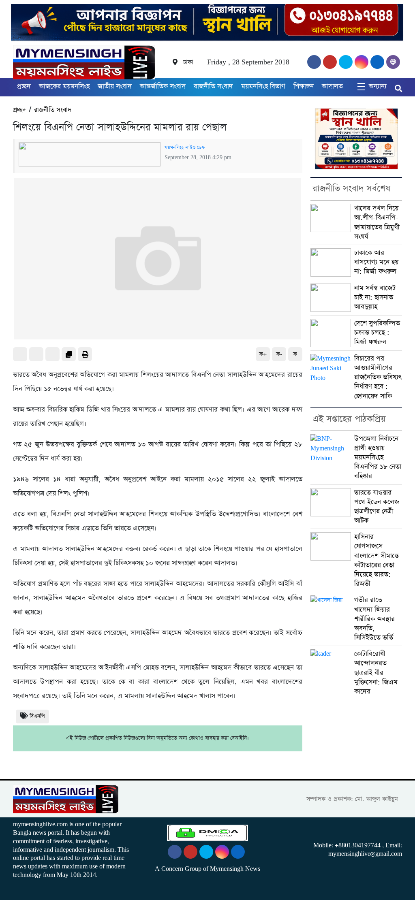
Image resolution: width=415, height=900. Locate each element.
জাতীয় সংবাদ (115, 86)
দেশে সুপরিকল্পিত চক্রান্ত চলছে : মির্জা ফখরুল (377, 333)
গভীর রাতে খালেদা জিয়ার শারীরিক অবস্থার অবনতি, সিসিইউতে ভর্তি (374, 618)
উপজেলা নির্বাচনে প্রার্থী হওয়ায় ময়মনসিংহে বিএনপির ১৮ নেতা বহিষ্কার (377, 457)
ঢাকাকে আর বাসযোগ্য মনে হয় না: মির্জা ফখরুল (376, 262)
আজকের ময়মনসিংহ (64, 86)
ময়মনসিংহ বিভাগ (263, 86)
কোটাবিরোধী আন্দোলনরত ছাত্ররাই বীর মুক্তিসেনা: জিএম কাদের (376, 672)
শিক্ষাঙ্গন (303, 86)
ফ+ (263, 354)
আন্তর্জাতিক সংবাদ (163, 86)
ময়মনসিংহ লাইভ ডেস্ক (185, 147)
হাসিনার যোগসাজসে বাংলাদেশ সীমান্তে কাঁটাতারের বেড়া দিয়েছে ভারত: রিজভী (376, 560)
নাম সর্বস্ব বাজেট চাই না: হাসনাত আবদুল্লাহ (375, 297)
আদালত (332, 86)
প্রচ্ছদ (24, 86)
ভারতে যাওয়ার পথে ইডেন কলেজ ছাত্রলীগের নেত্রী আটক (376, 507)
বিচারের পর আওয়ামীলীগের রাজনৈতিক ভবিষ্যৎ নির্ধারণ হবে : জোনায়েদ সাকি (377, 377)
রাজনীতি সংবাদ (213, 86)
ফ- (279, 354)
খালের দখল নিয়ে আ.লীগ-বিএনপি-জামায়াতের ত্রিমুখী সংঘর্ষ (377, 222)
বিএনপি (37, 716)
